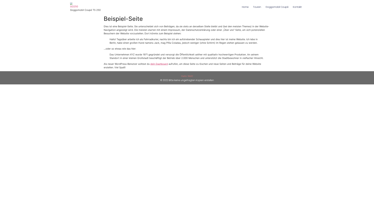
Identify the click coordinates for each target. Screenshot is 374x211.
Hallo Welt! (187, 76)
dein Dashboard (159, 63)
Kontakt (297, 7)
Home (245, 7)
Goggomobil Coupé (277, 7)
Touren (257, 7)
